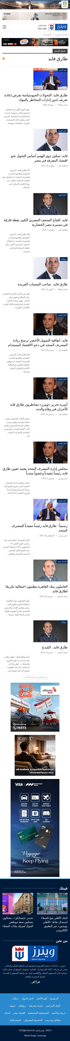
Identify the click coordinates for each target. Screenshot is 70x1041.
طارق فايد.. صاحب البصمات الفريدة (43, 284)
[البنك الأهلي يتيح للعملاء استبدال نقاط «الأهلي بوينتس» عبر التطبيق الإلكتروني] (52, 903)
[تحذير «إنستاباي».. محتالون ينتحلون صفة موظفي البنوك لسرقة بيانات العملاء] (17, 903)
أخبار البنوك (62, 131)
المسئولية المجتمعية (38, 1013)
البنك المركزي (53, 1005)
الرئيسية (54, 998)
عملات (15, 998)
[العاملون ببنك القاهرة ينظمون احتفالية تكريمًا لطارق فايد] (50, 570)
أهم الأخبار (62, 70)
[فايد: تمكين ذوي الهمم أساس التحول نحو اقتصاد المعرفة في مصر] (50, 140)
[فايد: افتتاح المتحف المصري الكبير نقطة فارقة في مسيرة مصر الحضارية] (50, 204)
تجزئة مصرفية (36, 1005)
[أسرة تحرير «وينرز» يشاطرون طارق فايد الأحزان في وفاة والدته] (50, 388)
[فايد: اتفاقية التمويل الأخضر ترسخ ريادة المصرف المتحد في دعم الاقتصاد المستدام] (50, 324)
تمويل (12, 1005)
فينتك (7, 1013)
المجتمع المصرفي (33, 1020)
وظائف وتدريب (52, 1020)
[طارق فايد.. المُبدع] (50, 631)
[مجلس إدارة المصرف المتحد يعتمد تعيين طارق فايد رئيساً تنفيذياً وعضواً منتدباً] (50, 452)
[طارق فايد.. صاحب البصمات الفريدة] (50, 268)
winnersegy (41, 1035)
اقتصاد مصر (62, 561)
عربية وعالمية (59, 1013)
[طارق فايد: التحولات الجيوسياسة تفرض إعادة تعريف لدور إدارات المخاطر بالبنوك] (50, 79)
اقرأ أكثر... (35, 982)
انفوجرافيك (15, 1020)
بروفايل (63, 259)
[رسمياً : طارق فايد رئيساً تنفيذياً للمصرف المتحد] (50, 510)
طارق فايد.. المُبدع (55, 647)
